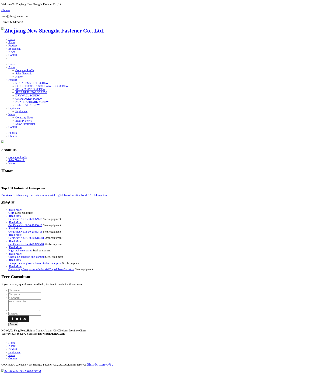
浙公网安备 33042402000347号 (22, 371)
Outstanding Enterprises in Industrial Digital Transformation (40, 195)
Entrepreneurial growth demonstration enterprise (35, 263)
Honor (19, 76)
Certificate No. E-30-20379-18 (25, 219)
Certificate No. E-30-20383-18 (25, 231)
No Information (94, 195)
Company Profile (24, 70)
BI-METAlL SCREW (27, 104)
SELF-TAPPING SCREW (30, 89)
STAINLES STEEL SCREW (31, 82)
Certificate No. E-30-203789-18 (26, 237)
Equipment (14, 48)
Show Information (25, 123)
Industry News (23, 120)
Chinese (5, 10)
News (11, 51)
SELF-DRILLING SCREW (31, 92)
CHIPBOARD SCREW (29, 98)
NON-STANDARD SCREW (32, 101)
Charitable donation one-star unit (26, 256)
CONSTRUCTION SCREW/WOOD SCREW (41, 86)
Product (12, 45)
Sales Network (23, 73)
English (12, 132)
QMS (11, 212)
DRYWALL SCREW (27, 95)
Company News (24, 117)
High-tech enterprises (20, 250)
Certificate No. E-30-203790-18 (26, 244)
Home (11, 39)
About (11, 42)
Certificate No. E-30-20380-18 (25, 225)
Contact (12, 54)
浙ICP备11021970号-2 (100, 364)
